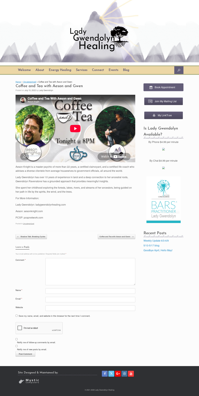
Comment (21, 259)
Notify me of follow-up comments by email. (36, 342)
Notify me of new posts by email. (32, 349)
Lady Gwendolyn (46, 90)
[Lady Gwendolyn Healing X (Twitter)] (111, 374)
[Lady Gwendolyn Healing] (99, 31)
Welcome (24, 70)
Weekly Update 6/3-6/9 (156, 240)
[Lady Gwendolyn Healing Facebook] (105, 374)
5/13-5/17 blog (151, 245)
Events (113, 70)
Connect (98, 70)
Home (18, 81)
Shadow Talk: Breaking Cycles (31, 236)
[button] (178, 70)
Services (81, 70)
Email (19, 298)
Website (19, 307)
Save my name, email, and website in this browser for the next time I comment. (54, 315)
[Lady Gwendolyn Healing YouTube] (131, 374)
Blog (126, 70)
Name (19, 290)
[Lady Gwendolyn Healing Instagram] (124, 374)
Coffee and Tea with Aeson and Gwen (117, 236)
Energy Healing (60, 70)
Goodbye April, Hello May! (157, 250)
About (39, 70)
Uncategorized (29, 81)
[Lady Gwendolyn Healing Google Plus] (118, 374)
